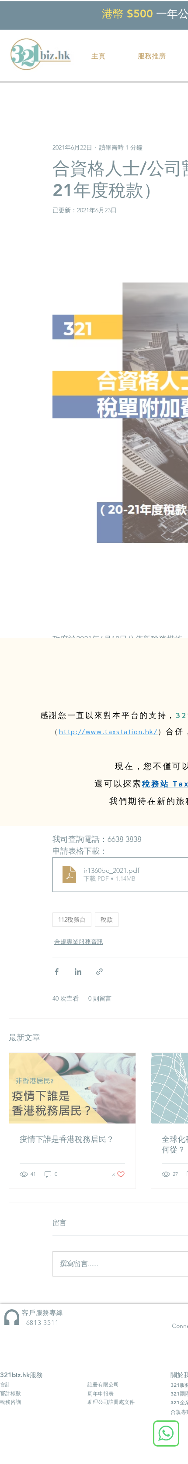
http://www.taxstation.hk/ (108, 731)
